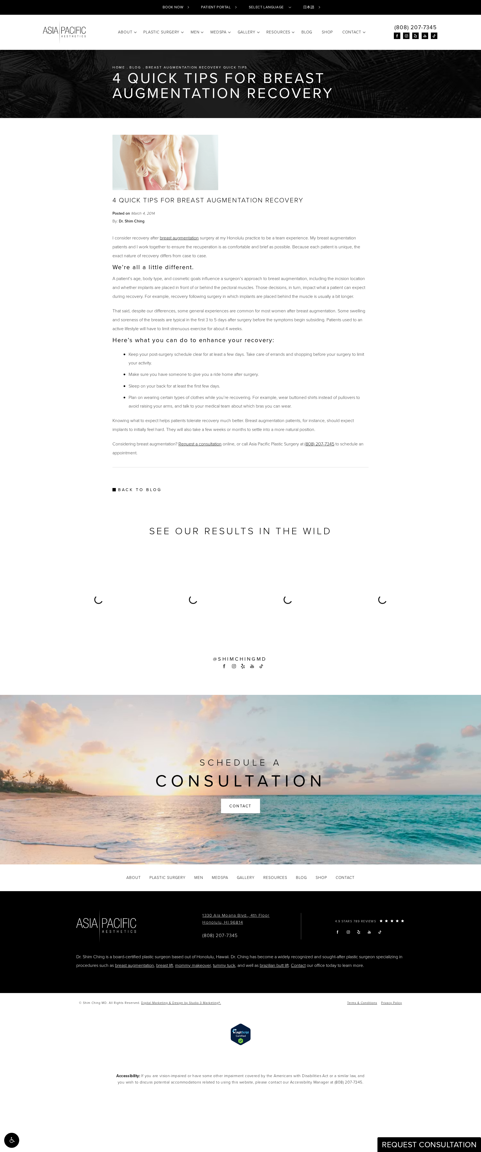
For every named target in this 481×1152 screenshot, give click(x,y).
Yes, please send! (240, 643)
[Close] (316, 498)
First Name (171, 587)
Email (166, 561)
